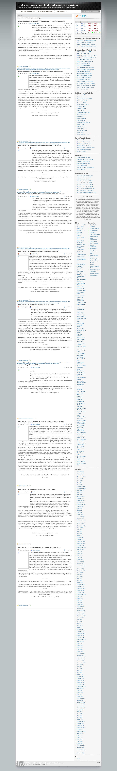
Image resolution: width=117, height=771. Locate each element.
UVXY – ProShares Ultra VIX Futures (86, 85)
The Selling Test (94, 259)
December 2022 (81, 500)
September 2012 (81, 731)
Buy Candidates (94, 230)
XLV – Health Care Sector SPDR (85, 190)
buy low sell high (20, 68)
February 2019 (81, 584)
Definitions (21, 418)
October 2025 (80, 471)
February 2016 (81, 653)
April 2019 (79, 580)
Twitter (86, 15)
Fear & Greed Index (82, 165)
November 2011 (81, 751)
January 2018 (80, 608)
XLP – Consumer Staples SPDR (85, 186)
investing (27, 68)
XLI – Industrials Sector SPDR (84, 183)
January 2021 (80, 539)
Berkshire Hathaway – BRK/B (84, 98)
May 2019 (79, 578)
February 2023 (81, 496)
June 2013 (80, 714)
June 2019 (80, 576)
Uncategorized (93, 275)
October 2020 (80, 545)
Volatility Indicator (81, 151)
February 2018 (81, 606)
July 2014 (79, 690)
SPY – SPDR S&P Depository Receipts (87, 46)
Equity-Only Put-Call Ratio (83, 163)
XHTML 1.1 (39, 764)
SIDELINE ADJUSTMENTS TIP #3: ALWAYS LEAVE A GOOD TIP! (38, 251)
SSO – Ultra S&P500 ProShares (85, 81)
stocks (24, 69)
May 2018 (79, 600)
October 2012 (80, 729)
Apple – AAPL (80, 97)
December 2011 (81, 749)
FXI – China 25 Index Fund (83, 63)
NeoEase (32, 764)
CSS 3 (45, 764)
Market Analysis (94, 236)
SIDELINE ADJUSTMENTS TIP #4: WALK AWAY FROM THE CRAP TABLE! (41, 194)
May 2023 (79, 492)
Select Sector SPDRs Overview (85, 175)
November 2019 (81, 567)
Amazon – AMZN (81, 95)
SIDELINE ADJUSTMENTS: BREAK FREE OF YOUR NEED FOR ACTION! (41, 422)
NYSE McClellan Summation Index (86, 147)
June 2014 (80, 692)
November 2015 (81, 659)
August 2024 (80, 479)
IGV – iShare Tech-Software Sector (85, 69)
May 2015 (79, 670)
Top (99, 762)
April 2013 (79, 717)
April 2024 (79, 484)
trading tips (39, 69)
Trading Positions (94, 273)
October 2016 (80, 637)
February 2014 (81, 698)
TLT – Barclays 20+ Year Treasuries (86, 83)
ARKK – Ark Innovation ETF (84, 52)
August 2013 (80, 710)
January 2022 (80, 518)
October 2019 (80, 569)
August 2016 (80, 641)
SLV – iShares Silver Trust (83, 79)
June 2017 (80, 622)
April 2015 (79, 672)
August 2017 (80, 618)
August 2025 (80, 473)
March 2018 (80, 604)
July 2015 (79, 667)
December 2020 (81, 541)
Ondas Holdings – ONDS (83, 122)
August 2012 (80, 733)
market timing (42, 68)
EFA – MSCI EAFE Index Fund (84, 59)
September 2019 (81, 571)
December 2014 (81, 680)
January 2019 (80, 586)
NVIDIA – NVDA (81, 120)
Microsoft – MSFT (81, 118)
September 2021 (81, 526)
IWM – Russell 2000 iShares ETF (85, 42)
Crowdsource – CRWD (83, 104)
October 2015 (80, 661)
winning (57, 69)
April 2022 (79, 512)
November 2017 (81, 612)
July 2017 (79, 620)
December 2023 (81, 486)
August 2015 (80, 665)
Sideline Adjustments (23, 66)
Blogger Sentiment (94, 228)
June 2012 (80, 737)
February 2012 (81, 745)
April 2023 (79, 494)
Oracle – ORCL (81, 124)
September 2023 (81, 488)
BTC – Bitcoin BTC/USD (83, 54)
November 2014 (81, 682)
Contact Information (60, 11)
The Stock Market (94, 261)
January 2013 (80, 723)
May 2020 (79, 555)
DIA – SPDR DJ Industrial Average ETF (86, 40)
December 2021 (81, 520)
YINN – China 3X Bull (82, 89)
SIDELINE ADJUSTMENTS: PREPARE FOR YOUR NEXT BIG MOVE (39, 547)
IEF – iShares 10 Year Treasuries (85, 67)
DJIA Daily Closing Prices (83, 161)
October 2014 (80, 684)
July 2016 (79, 643)
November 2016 (81, 635)
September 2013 (81, 708)
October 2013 (80, 706)
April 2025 (79, 475)
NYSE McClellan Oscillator (83, 145)
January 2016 (80, 655)
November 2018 (81, 590)
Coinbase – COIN (81, 102)
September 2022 (81, 504)
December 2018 (81, 588)
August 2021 (80, 527)
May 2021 (79, 531)
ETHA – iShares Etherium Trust (85, 61)
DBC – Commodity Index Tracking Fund (87, 55)
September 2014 (81, 686)
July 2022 (79, 508)
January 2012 (80, 747)
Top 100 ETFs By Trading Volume (85, 167)
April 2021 (79, 533)
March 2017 (80, 627)
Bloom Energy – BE (82, 100)
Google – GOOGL (81, 108)
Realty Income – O (81, 128)
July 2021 (79, 529)
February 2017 (81, 629)
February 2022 (81, 516)
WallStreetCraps (35, 23)
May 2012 (79, 739)
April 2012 (79, 741)
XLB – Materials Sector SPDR (84, 177)
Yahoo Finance (81, 169)
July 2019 (79, 574)
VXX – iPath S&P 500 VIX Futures (85, 87)
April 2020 (79, 557)
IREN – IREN (80, 110)
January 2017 (80, 631)
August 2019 (80, 572)
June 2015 (80, 669)
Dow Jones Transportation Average (86, 140)
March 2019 (80, 582)
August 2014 (80, 688)
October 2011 (80, 753)
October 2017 (80, 614)
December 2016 (81, 633)
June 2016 (80, 645)
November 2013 (81, 704)
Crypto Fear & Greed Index (83, 157)
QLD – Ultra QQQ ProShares (84, 77)
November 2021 (81, 522)
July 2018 (79, 596)
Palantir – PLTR (81, 126)
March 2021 (80, 535)
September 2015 (81, 663)
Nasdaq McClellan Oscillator (84, 142)
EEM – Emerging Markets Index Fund (86, 57)
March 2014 (80, 696)
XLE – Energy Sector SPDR (84, 179)
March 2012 (80, 743)
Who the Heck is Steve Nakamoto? (45, 11)
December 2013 (81, 702)
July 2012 (79, 735)
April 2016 (79, 649)
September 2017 (81, 616)
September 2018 (81, 594)
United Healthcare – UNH (83, 134)
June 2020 (80, 553)
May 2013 (79, 715)
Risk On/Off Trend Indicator (84, 149)
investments (32, 68)
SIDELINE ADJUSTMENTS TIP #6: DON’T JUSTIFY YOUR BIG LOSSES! (40, 71)
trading (34, 69)
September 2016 (81, 639)
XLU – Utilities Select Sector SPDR (86, 188)
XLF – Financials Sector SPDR (84, 181)
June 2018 (80, 598)
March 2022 (80, 514)
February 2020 (81, 561)
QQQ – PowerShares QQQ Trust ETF (86, 44)
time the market (29, 69)
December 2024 (81, 477)
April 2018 (79, 602)
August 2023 (80, 490)
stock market (49, 68)
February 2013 (81, 721)
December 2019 (81, 565)
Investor (37, 68)
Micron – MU (80, 116)
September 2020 (81, 547)
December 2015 (81, 657)
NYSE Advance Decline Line (84, 143)
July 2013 (79, 712)
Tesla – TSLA (80, 132)
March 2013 (80, 719)
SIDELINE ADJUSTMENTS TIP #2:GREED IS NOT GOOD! (36, 304)
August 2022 (80, 506)
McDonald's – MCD (82, 114)
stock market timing (56, 68)
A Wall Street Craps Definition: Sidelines (29, 365)
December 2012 (81, 725)
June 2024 (80, 481)
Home (18, 11)
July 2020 (79, 551)
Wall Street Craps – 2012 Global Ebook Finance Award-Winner (48, 5)
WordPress (20, 763)
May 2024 (79, 482)
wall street (44, 69)
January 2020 (80, 563)
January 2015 (80, 678)
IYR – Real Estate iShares (83, 71)
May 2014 (79, 694)
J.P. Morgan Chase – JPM (83, 112)
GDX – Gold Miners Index (83, 65)
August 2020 (80, 549)
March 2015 (80, 674)
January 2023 (80, 498)
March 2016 (80, 651)
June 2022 (80, 510)
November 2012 (81, 727)
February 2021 (81, 537)
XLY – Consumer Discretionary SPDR (86, 192)
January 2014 (80, 700)
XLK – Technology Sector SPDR (85, 184)
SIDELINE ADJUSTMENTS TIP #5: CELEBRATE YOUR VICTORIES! (39, 145)
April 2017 (79, 625)
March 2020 (80, 559)
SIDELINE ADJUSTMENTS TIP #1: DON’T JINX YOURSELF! (36, 489)
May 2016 (79, 647)
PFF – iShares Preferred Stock (84, 73)
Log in (78, 758)
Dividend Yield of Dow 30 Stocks (85, 159)
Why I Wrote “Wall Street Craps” (28, 11)
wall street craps (51, 69)
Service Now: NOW (82, 130)
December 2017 (81, 610)
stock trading (64, 68)
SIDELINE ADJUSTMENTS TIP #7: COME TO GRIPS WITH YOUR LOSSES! (41, 21)
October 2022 (80, 502)
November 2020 (81, 543)
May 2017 (79, 623)
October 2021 (80, 524)
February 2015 (81, 676)
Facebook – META (81, 106)
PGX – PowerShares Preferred (84, 75)
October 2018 (80, 592)
